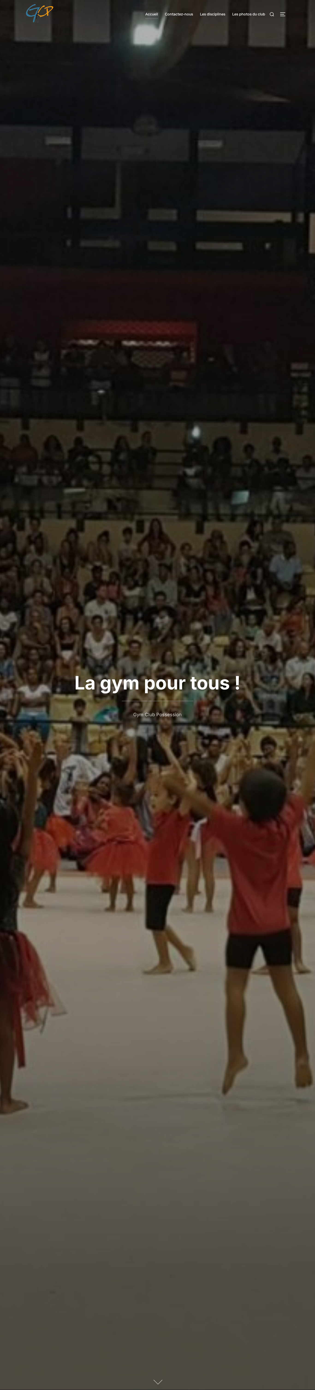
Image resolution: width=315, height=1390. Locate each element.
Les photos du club (248, 14)
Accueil (151, 14)
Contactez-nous (179, 14)
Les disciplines (212, 14)
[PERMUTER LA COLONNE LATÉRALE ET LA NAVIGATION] (284, 14)
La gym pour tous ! (157, 682)
